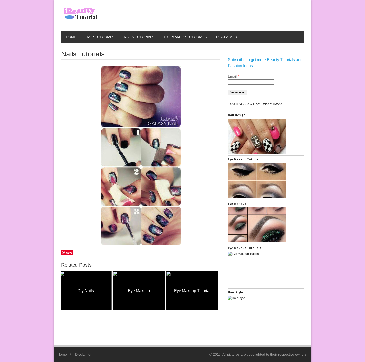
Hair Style (235, 292)
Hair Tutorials (100, 37)
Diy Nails (195, 291)
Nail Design (236, 115)
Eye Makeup (89, 291)
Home (71, 37)
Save (69, 252)
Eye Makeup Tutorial (142, 291)
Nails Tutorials (139, 37)
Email (233, 76)
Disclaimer (226, 37)
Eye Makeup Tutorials (185, 37)
